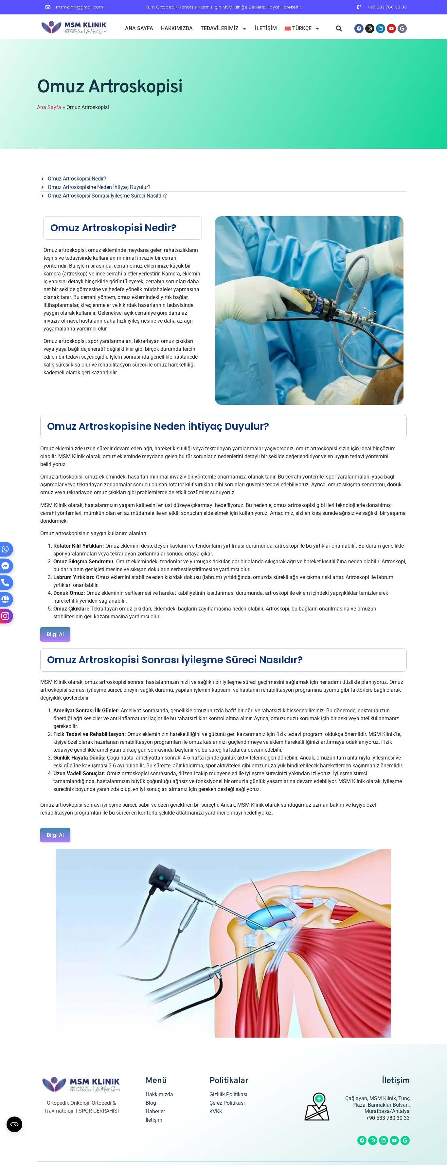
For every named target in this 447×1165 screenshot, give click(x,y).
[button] (338, 28)
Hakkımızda (177, 28)
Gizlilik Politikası (228, 1094)
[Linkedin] (380, 28)
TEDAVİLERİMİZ (220, 28)
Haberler (155, 1111)
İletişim (266, 28)
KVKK (216, 1111)
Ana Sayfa (139, 28)
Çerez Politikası (227, 1103)
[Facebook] (359, 28)
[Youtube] (391, 28)
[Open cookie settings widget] (14, 1124)
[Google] (402, 28)
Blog (151, 1103)
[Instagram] (369, 28)
